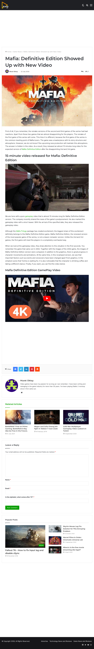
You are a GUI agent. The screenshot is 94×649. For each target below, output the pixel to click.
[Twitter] (21, 369)
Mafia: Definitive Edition (31, 149)
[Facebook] (15, 369)
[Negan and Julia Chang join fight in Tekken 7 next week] (47, 417)
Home (9, 52)
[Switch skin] (83, 6)
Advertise (44, 641)
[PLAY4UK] (7, 5)
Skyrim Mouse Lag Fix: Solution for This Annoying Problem (74, 528)
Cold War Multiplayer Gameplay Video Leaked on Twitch (74, 428)
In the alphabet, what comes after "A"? (19, 497)
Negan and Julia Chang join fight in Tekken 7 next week (46, 427)
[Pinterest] (32, 369)
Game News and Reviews (82, 641)
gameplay (29, 216)
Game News (17, 52)
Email (8, 488)
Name (8, 480)
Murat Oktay (13, 71)
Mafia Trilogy (21, 231)
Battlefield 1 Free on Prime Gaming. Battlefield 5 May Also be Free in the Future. (16, 428)
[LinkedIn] (26, 369)
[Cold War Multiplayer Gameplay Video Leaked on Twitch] (76, 417)
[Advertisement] (47, 28)
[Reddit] (37, 369)
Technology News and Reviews (61, 641)
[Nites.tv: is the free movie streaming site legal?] (55, 549)
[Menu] (91, 6)
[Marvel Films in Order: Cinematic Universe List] (55, 540)
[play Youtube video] (47, 298)
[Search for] (87, 6)
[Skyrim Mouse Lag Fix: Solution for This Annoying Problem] (55, 528)
